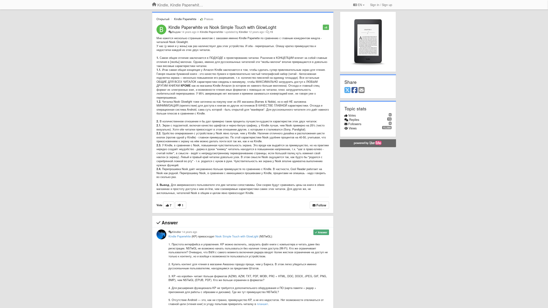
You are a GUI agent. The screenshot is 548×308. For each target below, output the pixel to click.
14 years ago (189, 232)
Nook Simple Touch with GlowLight (236, 236)
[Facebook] (354, 90)
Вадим (176, 32)
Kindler (243, 32)
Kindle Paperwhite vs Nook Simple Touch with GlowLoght (222, 27)
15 (271, 32)
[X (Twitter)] (347, 90)
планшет (262, 304)
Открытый (162, 19)
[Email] (362, 90)
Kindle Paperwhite (185, 19)
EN (360, 5)
